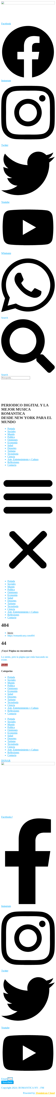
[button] (28, 523)
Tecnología (12, 453)
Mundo (11, 434)
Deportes (11, 448)
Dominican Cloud (45, 1093)
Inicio (10, 632)
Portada (11, 428)
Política (11, 437)
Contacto (11, 465)
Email (4, 1079)
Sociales (11, 431)
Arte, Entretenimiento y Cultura (22, 459)
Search (4, 317)
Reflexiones (13, 462)
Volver (4, 665)
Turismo (11, 451)
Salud (10, 445)
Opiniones (12, 439)
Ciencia (11, 456)
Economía (12, 442)
